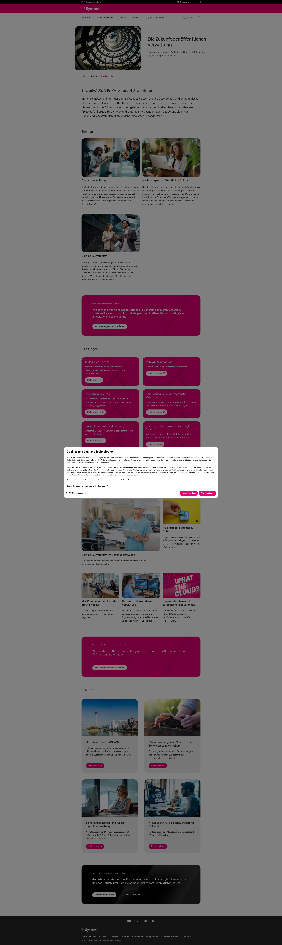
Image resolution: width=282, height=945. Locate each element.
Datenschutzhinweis (75, 486)
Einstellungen (77, 493)
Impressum (89, 486)
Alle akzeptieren (207, 493)
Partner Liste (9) (101, 486)
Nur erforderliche (189, 493)
